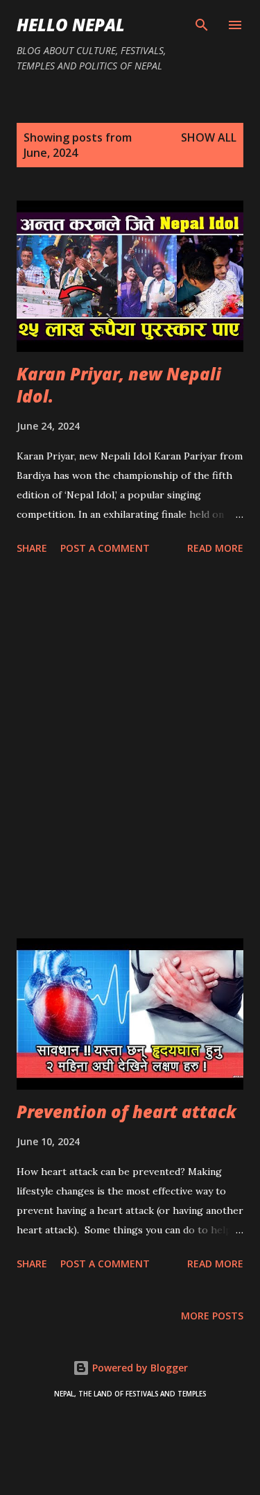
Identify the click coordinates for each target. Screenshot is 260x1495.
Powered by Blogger (138, 1367)
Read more (215, 548)
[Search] (201, 25)
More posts (212, 1315)
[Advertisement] (130, 749)
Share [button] (32, 548)
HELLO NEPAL (71, 24)
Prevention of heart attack (126, 1111)
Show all (208, 137)
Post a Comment (105, 548)
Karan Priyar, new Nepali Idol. (119, 384)
